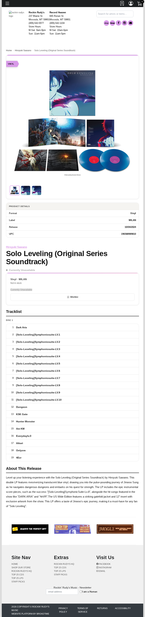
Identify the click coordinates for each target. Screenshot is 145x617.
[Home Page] (17, 14)
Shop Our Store (21, 567)
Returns (102, 608)
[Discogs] (112, 23)
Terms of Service (82, 610)
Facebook (104, 564)
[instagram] (124, 23)
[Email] (130, 23)
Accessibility (123, 608)
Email (101, 571)
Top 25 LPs (17, 578)
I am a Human (89, 591)
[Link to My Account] (131, 4)
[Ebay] (106, 23)
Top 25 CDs (17, 574)
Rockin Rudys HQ (21, 571)
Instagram (104, 567)
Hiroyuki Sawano (23, 50)
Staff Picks (18, 581)
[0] (140, 4)
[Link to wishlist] (122, 4)
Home (9, 50)
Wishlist (74, 297)
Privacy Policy (63, 610)
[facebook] (118, 23)
